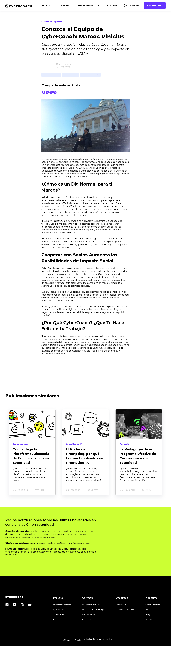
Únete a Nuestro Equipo (93, 610)
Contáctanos (88, 619)
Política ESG (151, 619)
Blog (147, 614)
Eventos (149, 610)
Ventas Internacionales (90, 75)
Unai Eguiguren (64, 64)
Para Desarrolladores (61, 605)
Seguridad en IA (58, 610)
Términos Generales (125, 610)
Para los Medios (89, 614)
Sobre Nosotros (152, 605)
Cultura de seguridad (51, 75)
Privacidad (121, 605)
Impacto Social (58, 614)
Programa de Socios (91, 605)
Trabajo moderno (70, 75)
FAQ (53, 619)
